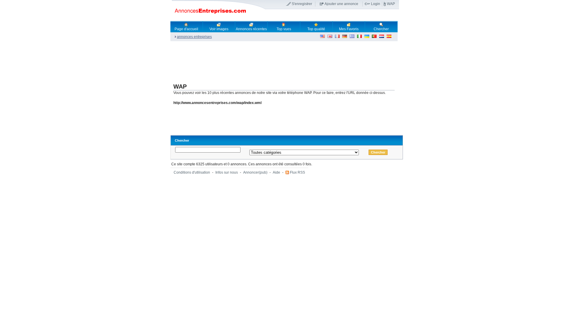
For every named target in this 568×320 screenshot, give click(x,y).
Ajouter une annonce (341, 4)
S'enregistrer (302, 4)
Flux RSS (297, 172)
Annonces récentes (251, 29)
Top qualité (316, 29)
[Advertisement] (278, 61)
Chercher (381, 29)
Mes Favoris (349, 29)
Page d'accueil (186, 29)
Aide (276, 172)
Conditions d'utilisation (192, 172)
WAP (391, 4)
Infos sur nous (226, 172)
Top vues (284, 29)
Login (375, 4)
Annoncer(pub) (255, 172)
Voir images (218, 29)
